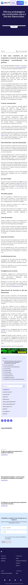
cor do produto (20, 186)
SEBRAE (20, 181)
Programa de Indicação (21, 560)
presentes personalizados (21, 67)
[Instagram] (17, 580)
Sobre (17, 558)
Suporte (18, 565)
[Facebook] (11, 580)
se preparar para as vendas (17, 286)
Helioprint (4, 329)
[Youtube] (22, 580)
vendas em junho (4, 135)
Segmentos (3, 558)
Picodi (21, 297)
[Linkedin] (6, 580)
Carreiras (18, 563)
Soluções (3, 560)
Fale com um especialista (20, 3)
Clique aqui (3, 346)
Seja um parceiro (13, 3)
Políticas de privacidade (6, 573)
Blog (17, 573)
